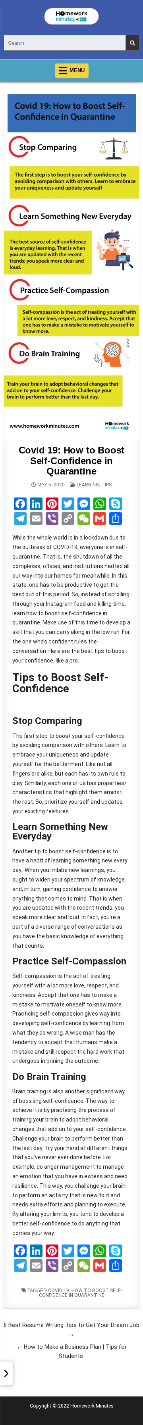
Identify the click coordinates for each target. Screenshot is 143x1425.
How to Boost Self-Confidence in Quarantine (80, 1293)
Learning (88, 485)
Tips (106, 485)
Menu (77, 70)
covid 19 (58, 1290)
